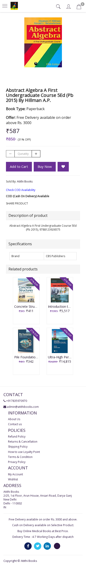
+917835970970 (16, 401)
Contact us (15, 424)
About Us (14, 419)
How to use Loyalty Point (24, 452)
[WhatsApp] (57, 546)
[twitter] (37, 546)
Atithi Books (25, 181)
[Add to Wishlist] (63, 166)
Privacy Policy (16, 462)
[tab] (59, 6)
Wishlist (13, 479)
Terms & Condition (20, 457)
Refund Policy (16, 436)
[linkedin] (47, 546)
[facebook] (28, 546)
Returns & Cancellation (22, 442)
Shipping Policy (18, 447)
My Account (15, 474)
